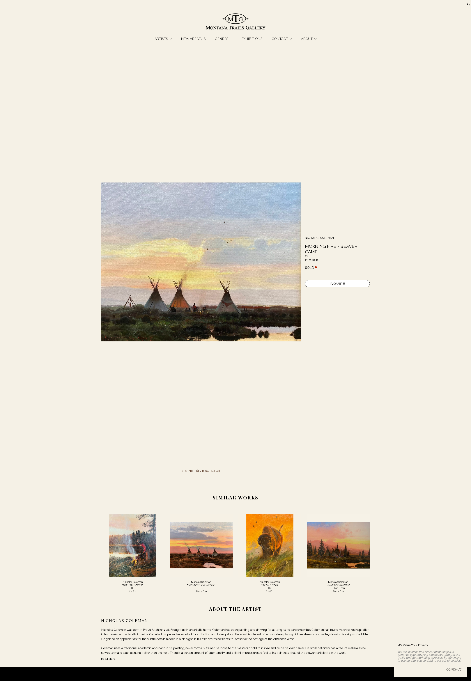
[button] (163, 39)
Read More (108, 659)
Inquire (337, 283)
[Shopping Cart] (468, 4)
